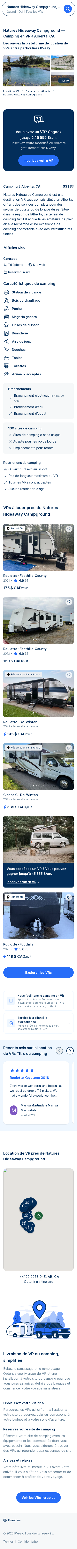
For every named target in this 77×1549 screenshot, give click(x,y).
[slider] (18, 580)
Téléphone (15, 264)
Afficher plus (14, 247)
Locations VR (11, 91)
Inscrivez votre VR (38, 161)
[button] (26, 1215)
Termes (8, 1541)
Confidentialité (28, 1541)
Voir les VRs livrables (38, 1498)
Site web (39, 264)
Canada (30, 91)
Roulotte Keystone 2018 (29, 1078)
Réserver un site (19, 272)
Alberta (45, 91)
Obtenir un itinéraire (38, 1282)
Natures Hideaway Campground (22, 94)
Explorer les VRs (38, 972)
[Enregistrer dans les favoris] (69, 529)
